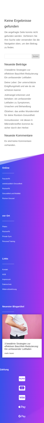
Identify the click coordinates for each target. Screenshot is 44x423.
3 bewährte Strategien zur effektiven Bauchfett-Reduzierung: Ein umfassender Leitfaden (21, 74)
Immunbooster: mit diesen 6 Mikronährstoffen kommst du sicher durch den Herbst (18, 124)
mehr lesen (9, 353)
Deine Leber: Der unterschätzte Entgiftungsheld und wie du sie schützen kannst (20, 86)
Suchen (35, 56)
